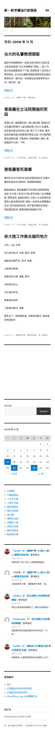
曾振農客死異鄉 (18, 169)
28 (34, 467)
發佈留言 (31, 97)
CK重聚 (11, 491)
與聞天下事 (21, 97)
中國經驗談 (12, 495)
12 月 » (41, 473)
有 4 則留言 (43, 225)
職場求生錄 (20, 335)
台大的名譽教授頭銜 (22, 54)
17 (7, 461)
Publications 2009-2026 (17, 716)
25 (14, 467)
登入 (9, 684)
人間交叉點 (31, 158)
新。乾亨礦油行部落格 (20, 10)
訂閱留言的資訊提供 (17, 692)
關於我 (7, 709)
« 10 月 (13, 473)
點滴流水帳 (31, 335)
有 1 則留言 (43, 158)
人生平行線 (20, 158)
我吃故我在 (12, 506)
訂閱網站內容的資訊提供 (19, 688)
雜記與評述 (12, 530)
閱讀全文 (8, 90)
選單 (47, 10)
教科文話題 (12, 510)
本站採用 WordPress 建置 (36, 725)
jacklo (17, 550)
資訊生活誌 (12, 526)
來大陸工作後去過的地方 (26, 236)
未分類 (10, 514)
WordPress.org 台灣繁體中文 (22, 696)
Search (8, 405)
